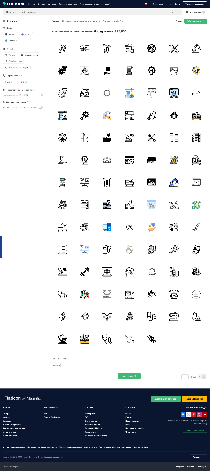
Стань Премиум (194, 398)
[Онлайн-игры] (174, 137)
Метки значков (9, 432)
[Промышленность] (84, 48)
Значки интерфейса (68, 3)
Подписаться (91, 432)
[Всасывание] (196, 115)
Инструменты (51, 407)
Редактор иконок (92, 424)
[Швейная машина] (174, 316)
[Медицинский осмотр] (107, 339)
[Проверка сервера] (129, 160)
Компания (130, 407)
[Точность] (84, 160)
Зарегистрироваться (194, 3)
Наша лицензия (132, 421)
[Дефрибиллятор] (174, 294)
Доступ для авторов (165, 398)
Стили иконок (91, 421)
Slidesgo (202, 466)
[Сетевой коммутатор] (151, 93)
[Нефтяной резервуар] (107, 160)
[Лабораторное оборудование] (151, 271)
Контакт (129, 417)
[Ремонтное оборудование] (129, 227)
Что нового (130, 432)
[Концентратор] (151, 160)
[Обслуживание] (62, 48)
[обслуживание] (174, 48)
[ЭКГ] (196, 182)
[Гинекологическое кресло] (129, 339)
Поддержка (90, 413)
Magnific (180, 466)
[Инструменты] (84, 339)
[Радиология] (107, 115)
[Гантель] (84, 271)
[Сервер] (62, 249)
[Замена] (107, 93)
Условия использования (14, 447)
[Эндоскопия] (129, 70)
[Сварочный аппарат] (129, 204)
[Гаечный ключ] (151, 115)
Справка (89, 407)
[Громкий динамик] (107, 294)
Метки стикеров (10, 435)
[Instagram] (199, 414)
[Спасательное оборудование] (129, 316)
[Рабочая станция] (107, 227)
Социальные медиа (196, 407)
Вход (177, 3)
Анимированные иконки (91, 3)
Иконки (41, 3)
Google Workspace (52, 417)
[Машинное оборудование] (196, 48)
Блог (127, 424)
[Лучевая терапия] (84, 137)
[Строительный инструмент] (129, 271)
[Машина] (62, 227)
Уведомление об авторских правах (115, 447)
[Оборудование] (129, 48)
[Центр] (196, 93)
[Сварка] (62, 160)
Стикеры (52, 3)
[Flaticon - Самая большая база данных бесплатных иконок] (13, 3)
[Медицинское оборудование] (174, 70)
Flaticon (190, 466)
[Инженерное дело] (84, 227)
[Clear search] (172, 12)
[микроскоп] (62, 316)
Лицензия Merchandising (96, 435)
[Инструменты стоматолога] (107, 182)
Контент (7, 407)
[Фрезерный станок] (62, 70)
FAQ (86, 417)
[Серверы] (196, 137)
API (45, 413)
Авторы (31, 3)
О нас (128, 413)
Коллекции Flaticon (93, 428)
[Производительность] (84, 294)
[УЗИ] (129, 294)
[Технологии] (151, 48)
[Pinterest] (193, 414)
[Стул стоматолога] (62, 339)
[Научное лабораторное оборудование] (174, 204)
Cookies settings (140, 447)
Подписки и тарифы (134, 428)
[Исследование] (196, 316)
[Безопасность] (62, 294)
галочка (56, 365)
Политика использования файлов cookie (78, 447)
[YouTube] (204, 414)
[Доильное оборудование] (107, 249)
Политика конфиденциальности (42, 447)
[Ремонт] (107, 48)
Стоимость (158, 3)
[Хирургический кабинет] (84, 182)
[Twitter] (188, 414)
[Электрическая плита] (84, 204)
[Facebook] (183, 414)
